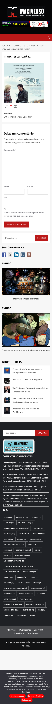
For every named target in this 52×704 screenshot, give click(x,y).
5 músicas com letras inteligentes (28, 379)
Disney (8, 539)
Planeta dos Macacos (15, 588)
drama (22, 539)
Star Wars (26, 599)
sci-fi (41, 594)
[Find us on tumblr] (23, 254)
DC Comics (39, 534)
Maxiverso (12, 629)
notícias (24, 583)
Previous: (18, 115)
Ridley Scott (26, 594)
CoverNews (34, 642)
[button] (4, 37)
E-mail (30, 186)
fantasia (35, 539)
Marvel (22, 577)
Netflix (9, 583)
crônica (24, 534)
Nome (7, 186)
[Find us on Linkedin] (16, 254)
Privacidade (18, 633)
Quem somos (25, 629)
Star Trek (10, 599)
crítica (9, 534)
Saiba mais (26, 700)
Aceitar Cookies (17, 696)
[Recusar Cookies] (48, 687)
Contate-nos (33, 633)
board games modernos (16, 528)
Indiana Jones (22, 555)
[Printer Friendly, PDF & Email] (11, 106)
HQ (37, 550)
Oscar (37, 583)
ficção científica (14, 545)
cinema (38, 528)
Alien (8, 517)
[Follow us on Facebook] (4, 254)
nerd (35, 577)
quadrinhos (38, 588)
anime (36, 517)
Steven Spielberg (13, 604)
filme (32, 545)
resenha (9, 594)
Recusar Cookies (35, 696)
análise (9, 523)
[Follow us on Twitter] (10, 254)
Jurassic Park (11, 572)
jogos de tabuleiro (14, 561)
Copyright (38, 629)
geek (8, 550)
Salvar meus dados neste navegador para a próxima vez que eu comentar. (24, 214)
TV (32, 615)
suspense (28, 610)
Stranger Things (35, 604)
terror (21, 615)
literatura (29, 572)
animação (22, 517)
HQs (7, 555)
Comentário (10, 150)
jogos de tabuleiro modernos (19, 566)
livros (8, 577)
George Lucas (23, 550)
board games (25, 523)
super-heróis (11, 610)
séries (8, 615)
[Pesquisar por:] (19, 238)
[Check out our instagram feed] (29, 254)
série (41, 610)
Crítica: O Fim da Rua (27, 474)
